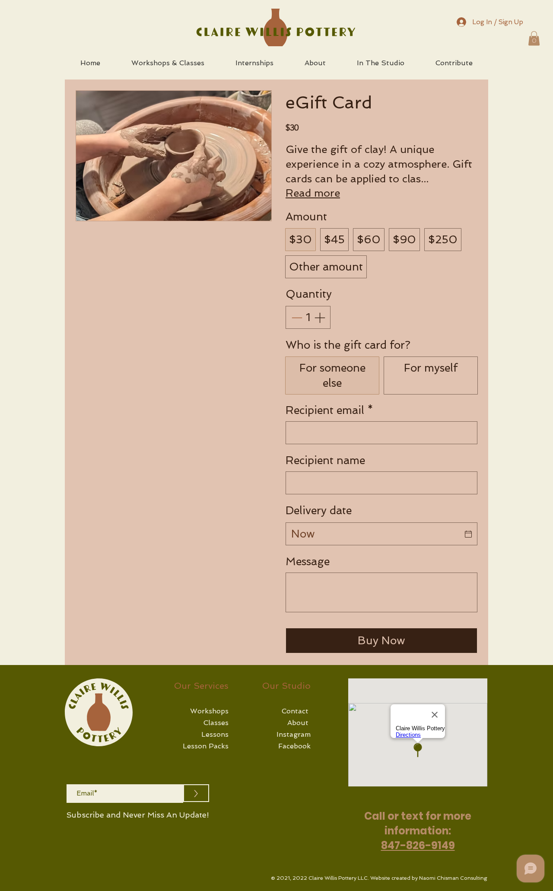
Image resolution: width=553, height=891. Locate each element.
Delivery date (319, 510)
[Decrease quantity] (296, 317)
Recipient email (329, 410)
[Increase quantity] (320, 317)
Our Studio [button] (286, 686)
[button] (534, 38)
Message (308, 561)
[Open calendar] (468, 534)
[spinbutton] (308, 317)
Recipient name (325, 460)
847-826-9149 (418, 845)
